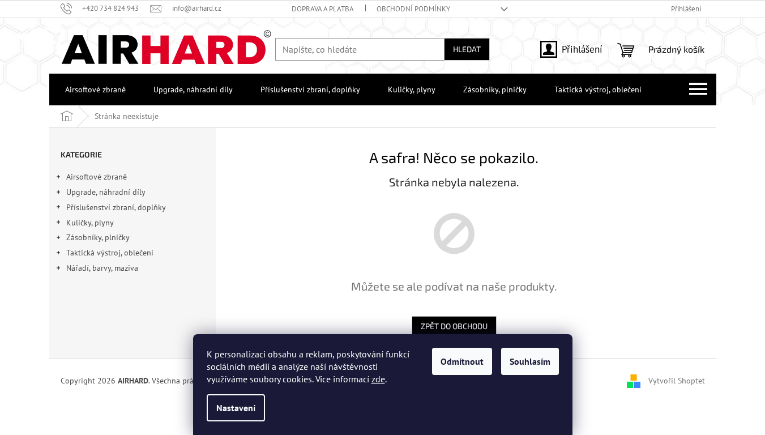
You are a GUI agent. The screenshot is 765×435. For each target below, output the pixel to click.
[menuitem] (93, 89)
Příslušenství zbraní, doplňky (116, 207)
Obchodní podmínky (413, 9)
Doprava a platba (323, 9)
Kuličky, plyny (90, 223)
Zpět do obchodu (454, 326)
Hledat (467, 49)
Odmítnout (462, 361)
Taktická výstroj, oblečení (109, 253)
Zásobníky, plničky (98, 237)
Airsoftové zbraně (96, 177)
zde (378, 379)
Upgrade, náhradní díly (106, 192)
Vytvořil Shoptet (676, 381)
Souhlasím (530, 361)
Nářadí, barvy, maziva (102, 268)
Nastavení (235, 407)
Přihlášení (582, 49)
